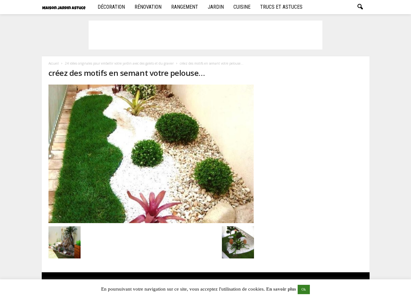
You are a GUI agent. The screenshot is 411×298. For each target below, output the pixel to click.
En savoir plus (281, 289)
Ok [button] (304, 289)
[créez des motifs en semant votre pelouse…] (151, 154)
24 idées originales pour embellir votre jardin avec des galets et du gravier (119, 63)
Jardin (216, 7)
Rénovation (148, 7)
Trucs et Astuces (281, 7)
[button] (360, 7)
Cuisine (241, 7)
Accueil (53, 63)
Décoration (111, 7)
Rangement (184, 7)
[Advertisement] (205, 35)
